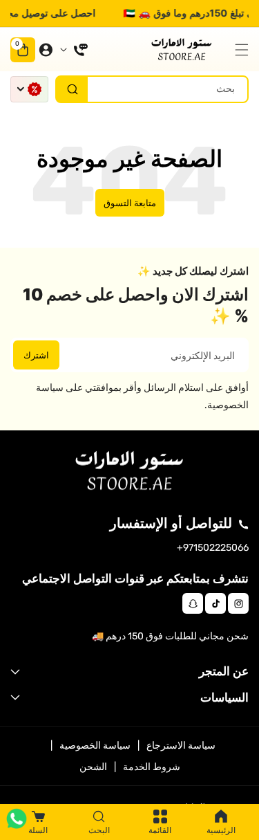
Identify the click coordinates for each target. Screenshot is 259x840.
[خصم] (29, 89)
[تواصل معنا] (74, 50)
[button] (238, 49)
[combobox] (152, 89)
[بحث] (72, 89)
